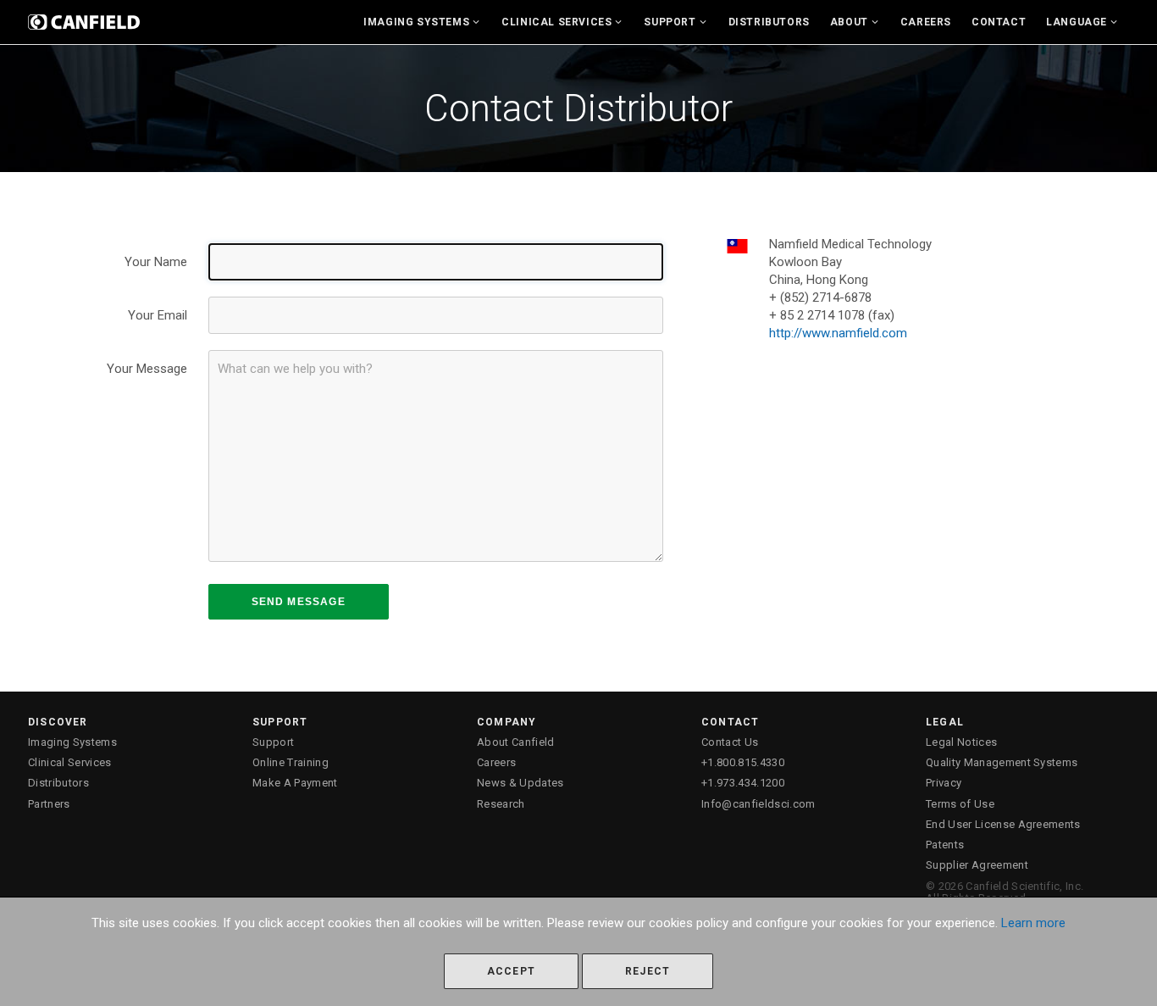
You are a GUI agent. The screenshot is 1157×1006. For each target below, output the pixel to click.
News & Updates (520, 782)
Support (669, 22)
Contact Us (729, 742)
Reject (647, 971)
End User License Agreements (1003, 824)
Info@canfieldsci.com (758, 804)
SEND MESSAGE (299, 602)
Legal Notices (961, 742)
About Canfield (516, 742)
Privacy (943, 782)
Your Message (147, 368)
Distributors (769, 22)
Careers (925, 22)
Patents (945, 844)
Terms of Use (960, 804)
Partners (49, 804)
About (849, 22)
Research (501, 804)
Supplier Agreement (977, 865)
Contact (999, 22)
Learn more (1033, 923)
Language (1076, 22)
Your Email (157, 315)
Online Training (290, 762)
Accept (511, 971)
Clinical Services (556, 22)
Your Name (156, 262)
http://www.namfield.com (838, 333)
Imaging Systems (416, 22)
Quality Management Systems (1001, 762)
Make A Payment (295, 782)
